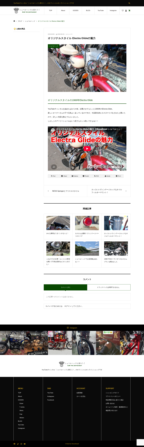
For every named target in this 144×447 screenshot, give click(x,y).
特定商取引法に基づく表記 (114, 400)
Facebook (50, 400)
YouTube (101, 10)
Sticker (22, 417)
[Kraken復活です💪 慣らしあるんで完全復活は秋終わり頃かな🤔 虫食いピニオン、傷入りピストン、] (60, 343)
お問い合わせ (110, 403)
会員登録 (79, 393)
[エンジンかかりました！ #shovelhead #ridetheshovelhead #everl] (108, 343)
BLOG (88, 10)
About (63, 10)
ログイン (67, 306)
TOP (50, 10)
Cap (21, 414)
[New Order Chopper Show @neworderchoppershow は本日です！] (36, 343)
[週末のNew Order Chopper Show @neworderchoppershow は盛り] (12, 343)
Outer (21, 403)
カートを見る (81, 396)
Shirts (21, 410)
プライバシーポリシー (113, 396)
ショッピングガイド (112, 393)
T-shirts (22, 407)
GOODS (75, 10)
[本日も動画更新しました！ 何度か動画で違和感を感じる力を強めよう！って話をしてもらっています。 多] (132, 343)
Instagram (113, 10)
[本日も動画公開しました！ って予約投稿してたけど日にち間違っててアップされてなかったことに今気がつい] (84, 343)
